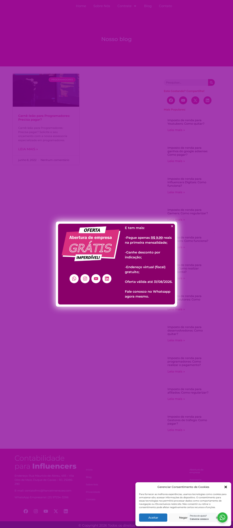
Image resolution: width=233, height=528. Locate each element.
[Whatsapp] (74, 278)
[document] (116, 264)
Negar (183, 517)
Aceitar (153, 517)
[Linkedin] (106, 278)
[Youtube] (95, 278)
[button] (226, 487)
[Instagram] (85, 278)
